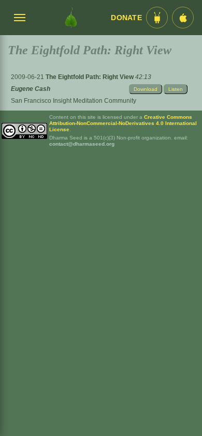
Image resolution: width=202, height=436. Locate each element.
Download (145, 89)
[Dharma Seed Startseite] (71, 17)
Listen (175, 89)
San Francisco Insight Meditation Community (73, 100)
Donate (126, 18)
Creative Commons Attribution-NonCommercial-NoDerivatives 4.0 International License (123, 123)
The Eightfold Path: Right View (90, 77)
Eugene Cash (30, 88)
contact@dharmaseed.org (81, 144)
